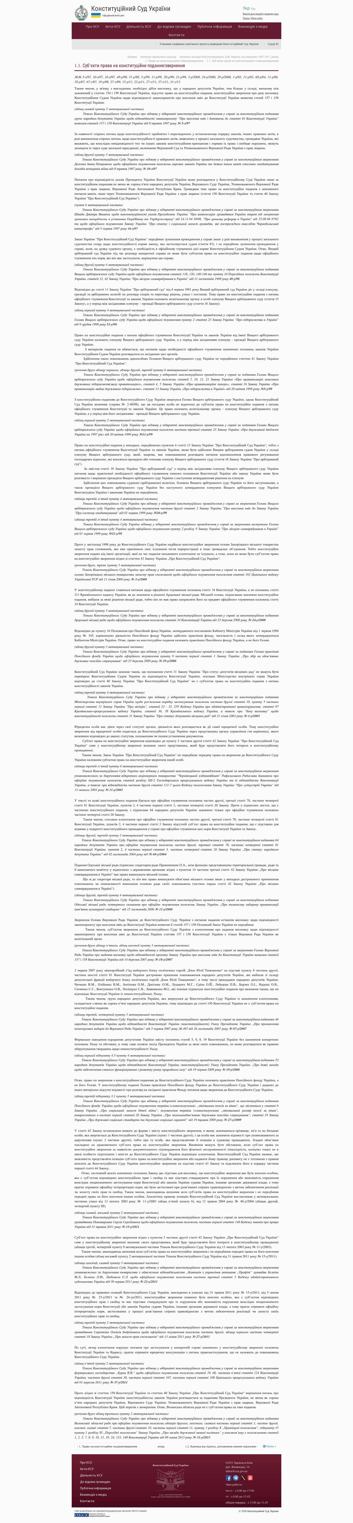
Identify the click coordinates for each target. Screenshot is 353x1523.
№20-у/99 (160, 512)
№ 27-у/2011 (201, 1336)
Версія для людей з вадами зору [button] (261, 13)
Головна (132, 57)
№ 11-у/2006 (164, 909)
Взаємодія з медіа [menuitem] (253, 26)
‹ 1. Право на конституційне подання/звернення (107, 1446)
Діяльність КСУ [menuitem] (138, 26)
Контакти (176, 35)
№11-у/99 (146, 434)
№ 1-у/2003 (252, 716)
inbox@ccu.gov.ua (236, 1471)
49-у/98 (234, 278)
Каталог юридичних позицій (158, 57)
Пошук (246, 18)
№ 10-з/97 (150, 168)
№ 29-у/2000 (167, 661)
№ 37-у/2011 (119, 1382)
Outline (270, 1446)
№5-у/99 (266, 388)
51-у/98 (112, 324)
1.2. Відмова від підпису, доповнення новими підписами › (221, 1446)
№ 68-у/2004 (157, 854)
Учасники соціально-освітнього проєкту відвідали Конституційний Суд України (178, 44)
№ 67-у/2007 (238, 1028)
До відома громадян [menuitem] (174, 26)
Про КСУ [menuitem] (92, 26)
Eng (253, 8)
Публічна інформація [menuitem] (214, 26)
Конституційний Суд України (130, 8)
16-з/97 (133, 228)
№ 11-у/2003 (114, 789)
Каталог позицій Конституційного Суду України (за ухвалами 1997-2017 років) (229, 57)
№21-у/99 (115, 533)
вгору (161, 1446)
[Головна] (82, 13)
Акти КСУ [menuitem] (112, 26)
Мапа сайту (257, 18)
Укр (246, 8)
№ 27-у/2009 (232, 1119)
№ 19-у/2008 (231, 1069)
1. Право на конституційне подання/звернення (174, 61)
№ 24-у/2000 (257, 620)
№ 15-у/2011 (130, 1226)
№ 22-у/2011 (149, 1281)
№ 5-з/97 (183, 123)
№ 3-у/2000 (139, 579)
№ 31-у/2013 (201, 1437)
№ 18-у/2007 (163, 959)
